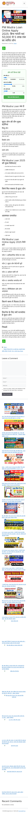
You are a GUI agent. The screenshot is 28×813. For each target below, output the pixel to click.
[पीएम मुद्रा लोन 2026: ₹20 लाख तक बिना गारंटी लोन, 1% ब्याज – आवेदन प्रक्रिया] (14, 704)
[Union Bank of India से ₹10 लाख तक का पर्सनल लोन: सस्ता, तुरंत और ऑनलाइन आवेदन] (14, 609)
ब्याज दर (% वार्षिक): (8, 82)
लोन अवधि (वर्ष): (7, 89)
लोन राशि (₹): (6, 75)
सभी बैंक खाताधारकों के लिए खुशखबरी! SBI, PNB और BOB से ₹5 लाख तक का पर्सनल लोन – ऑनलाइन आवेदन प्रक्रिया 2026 (13, 434)
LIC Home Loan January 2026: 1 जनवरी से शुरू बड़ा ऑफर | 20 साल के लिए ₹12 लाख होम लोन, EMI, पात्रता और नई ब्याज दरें (13, 552)
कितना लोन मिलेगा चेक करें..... (14, 97)
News (5, 347)
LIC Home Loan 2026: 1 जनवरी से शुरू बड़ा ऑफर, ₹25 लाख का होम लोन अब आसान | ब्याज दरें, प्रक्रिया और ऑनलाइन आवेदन (14, 534)
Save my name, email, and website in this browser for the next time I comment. (14, 389)
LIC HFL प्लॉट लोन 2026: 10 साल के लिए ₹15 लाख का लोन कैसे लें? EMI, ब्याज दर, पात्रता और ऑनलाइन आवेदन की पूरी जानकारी (14, 742)
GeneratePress (21, 811)
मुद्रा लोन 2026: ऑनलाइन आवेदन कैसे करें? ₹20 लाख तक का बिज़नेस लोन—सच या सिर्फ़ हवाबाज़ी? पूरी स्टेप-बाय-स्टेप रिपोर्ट (14, 768)
